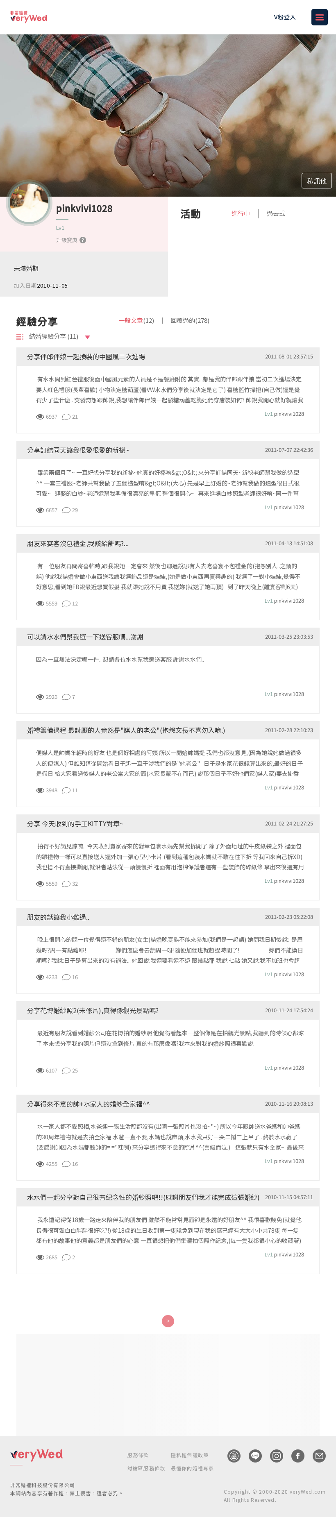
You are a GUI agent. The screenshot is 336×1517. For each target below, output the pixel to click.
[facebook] (293, 1456)
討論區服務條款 (146, 1468)
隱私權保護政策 (190, 1454)
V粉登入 (285, 17)
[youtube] (230, 1456)
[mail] (315, 1456)
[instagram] (272, 1456)
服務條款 (138, 1454)
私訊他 (317, 181)
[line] (251, 1456)
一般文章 (136, 320)
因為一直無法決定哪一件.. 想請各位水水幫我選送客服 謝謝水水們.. (120, 659)
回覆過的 (189, 320)
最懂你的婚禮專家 (192, 1468)
